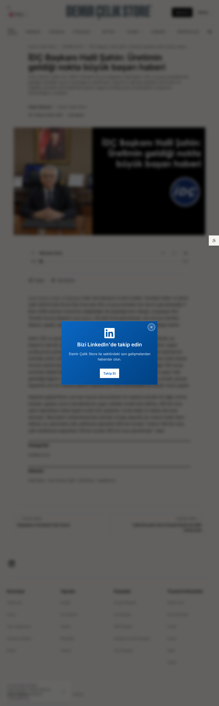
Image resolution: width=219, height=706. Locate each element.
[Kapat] (151, 327)
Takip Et (109, 373)
